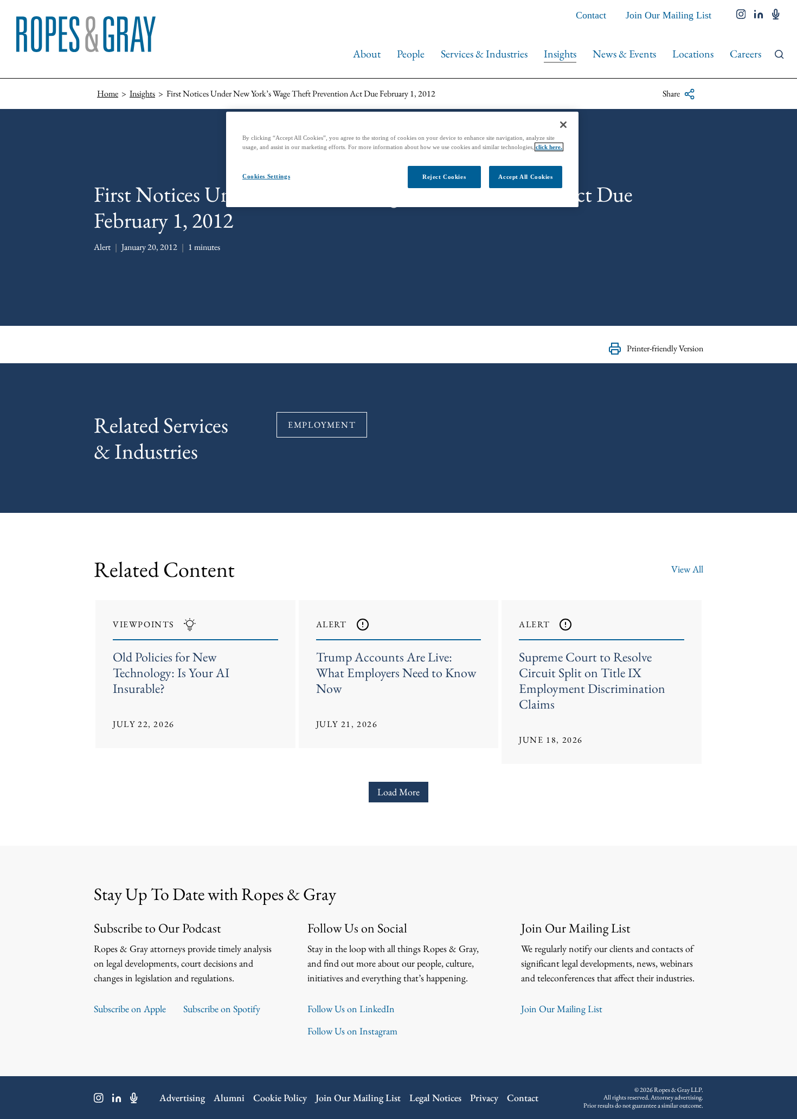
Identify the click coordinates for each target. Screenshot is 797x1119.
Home (107, 93)
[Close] (563, 125)
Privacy (484, 1097)
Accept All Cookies (525, 176)
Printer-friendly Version (665, 348)
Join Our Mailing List (668, 15)
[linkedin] (759, 15)
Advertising (182, 1097)
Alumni (229, 1097)
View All (687, 569)
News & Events (624, 54)
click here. (549, 147)
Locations (693, 54)
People (411, 54)
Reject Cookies (444, 176)
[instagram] (741, 15)
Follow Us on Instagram (352, 1031)
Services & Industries (484, 54)
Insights (560, 54)
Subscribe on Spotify (221, 1008)
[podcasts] (776, 15)
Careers (745, 54)
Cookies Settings (266, 176)
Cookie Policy (280, 1097)
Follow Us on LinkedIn (351, 1008)
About (367, 54)
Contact (591, 15)
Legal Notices (435, 1097)
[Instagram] (98, 1098)
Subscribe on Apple (130, 1008)
